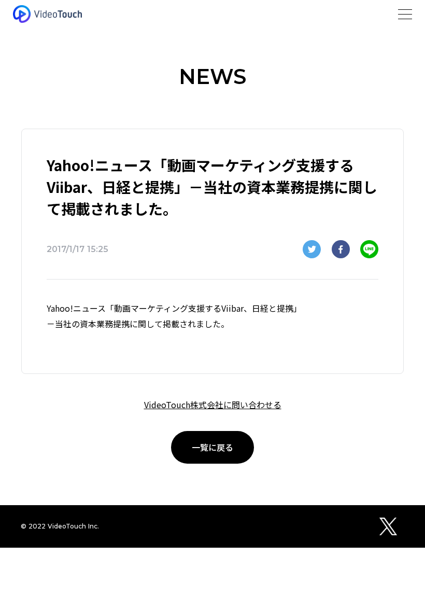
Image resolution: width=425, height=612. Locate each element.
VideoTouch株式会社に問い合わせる (212, 404)
